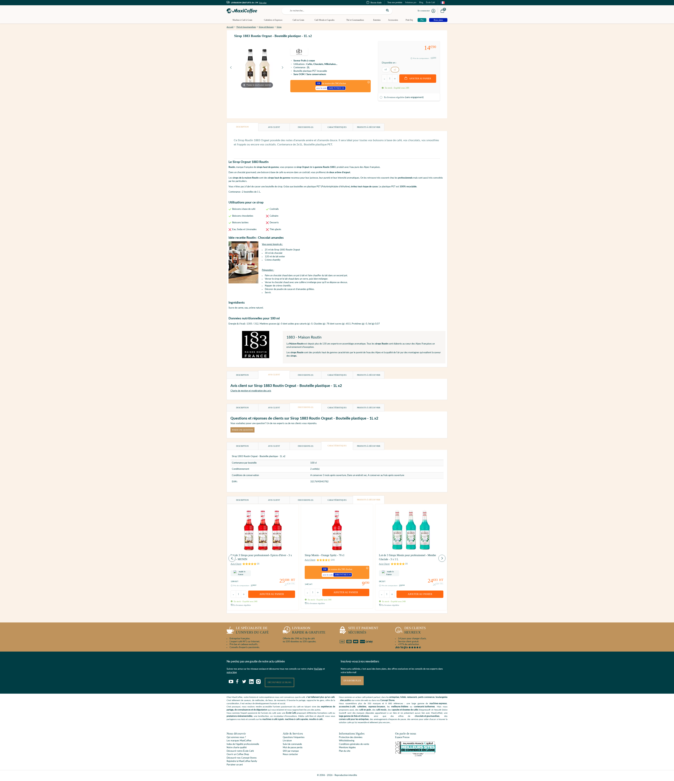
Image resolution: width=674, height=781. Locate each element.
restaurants (412, 697)
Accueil (230, 27)
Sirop (279, 27)
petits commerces (426, 697)
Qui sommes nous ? (236, 737)
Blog (421, 2)
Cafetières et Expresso (273, 20)
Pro (422, 20)
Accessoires (393, 20)
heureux (415, 630)
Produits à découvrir (368, 127)
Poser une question (242, 430)
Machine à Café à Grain (242, 20)
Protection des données (350, 737)
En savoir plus (352, 680)
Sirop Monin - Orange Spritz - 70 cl (324, 555)
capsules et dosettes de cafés (405, 710)
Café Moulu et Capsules (325, 20)
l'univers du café (252, 630)
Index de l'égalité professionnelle (243, 744)
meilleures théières (399, 707)
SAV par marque (291, 751)
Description (242, 127)
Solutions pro (410, 2)
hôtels (403, 697)
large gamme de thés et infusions (354, 716)
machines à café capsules (296, 719)
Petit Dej (409, 20)
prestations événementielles (239, 716)
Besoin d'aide (376, 2)
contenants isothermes (424, 707)
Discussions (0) (305, 127)
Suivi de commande (292, 744)
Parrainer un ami (235, 765)
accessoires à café (347, 707)
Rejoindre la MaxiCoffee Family (242, 761)
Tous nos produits (394, 2)
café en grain (365, 710)
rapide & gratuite (308, 630)
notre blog (232, 672)
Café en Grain (298, 20)
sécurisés (363, 630)
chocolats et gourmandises (427, 716)
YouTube (318, 669)
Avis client (274, 127)
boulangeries (441, 697)
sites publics (345, 700)
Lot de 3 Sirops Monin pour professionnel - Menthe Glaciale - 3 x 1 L (407, 557)
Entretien (377, 20)
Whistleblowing (346, 741)
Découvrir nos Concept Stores (242, 758)
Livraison (287, 741)
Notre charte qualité (237, 747)
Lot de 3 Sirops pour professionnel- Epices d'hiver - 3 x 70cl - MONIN (261, 557)
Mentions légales (347, 747)
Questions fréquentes (294, 737)
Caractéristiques (337, 127)
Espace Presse (402, 737)
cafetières (361, 707)
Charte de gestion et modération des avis (250, 391)
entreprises (394, 697)
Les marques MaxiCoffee (239, 741)
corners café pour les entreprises (354, 719)
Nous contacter (290, 754)
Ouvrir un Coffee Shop (238, 754)
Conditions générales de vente (354, 744)
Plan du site (344, 751)
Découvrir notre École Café (240, 751)
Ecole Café (291, 713)
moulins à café (315, 719)
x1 (386, 69)
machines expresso (438, 703)
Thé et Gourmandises (355, 20)
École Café (430, 2)
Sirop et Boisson (266, 27)
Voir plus (262, 3)
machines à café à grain (273, 719)
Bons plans (438, 20)
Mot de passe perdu (292, 747)
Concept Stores (387, 700)
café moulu (381, 710)
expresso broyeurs (376, 707)
